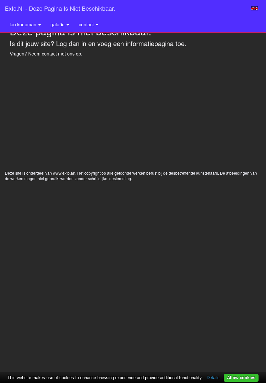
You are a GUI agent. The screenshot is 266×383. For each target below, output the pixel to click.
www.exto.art (64, 173)
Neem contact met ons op (54, 53)
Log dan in (71, 43)
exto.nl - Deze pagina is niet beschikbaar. (60, 8)
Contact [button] (87, 24)
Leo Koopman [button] (24, 24)
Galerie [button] (58, 24)
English (254, 8)
